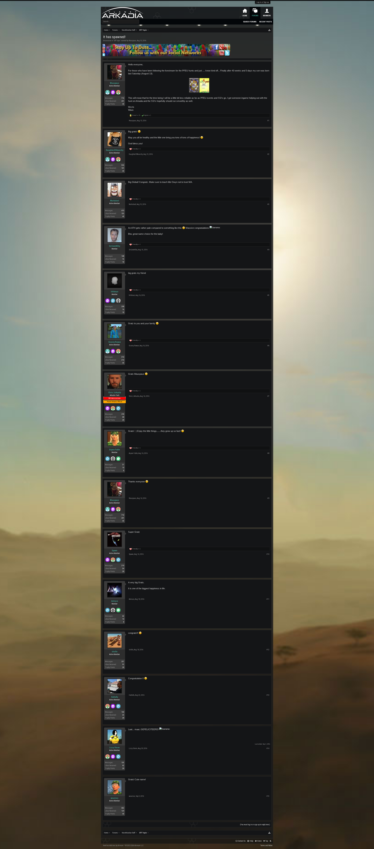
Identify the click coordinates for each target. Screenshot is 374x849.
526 (122, 165)
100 (122, 712)
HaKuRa (114, 697)
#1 (268, 121)
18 (123, 262)
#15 (267, 796)
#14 (267, 748)
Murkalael (114, 200)
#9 (268, 498)
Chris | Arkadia (114, 392)
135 (122, 763)
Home (245, 16)
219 (122, 566)
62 (123, 616)
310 (122, 357)
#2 (268, 154)
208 (122, 306)
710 (122, 98)
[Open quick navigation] (269, 30)
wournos (114, 798)
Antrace (114, 601)
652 (122, 808)
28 (123, 420)
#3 (268, 204)
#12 (267, 650)
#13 (267, 695)
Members (267, 16)
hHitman (114, 291)
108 (122, 256)
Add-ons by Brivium (123, 845)
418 (122, 414)
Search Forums (249, 22)
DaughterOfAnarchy (114, 150)
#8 (268, 453)
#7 (268, 396)
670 (122, 211)
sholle (114, 651)
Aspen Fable (114, 449)
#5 (268, 295)
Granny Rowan (114, 342)
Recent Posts (265, 22)
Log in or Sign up (263, 2)
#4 (268, 250)
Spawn (114, 550)
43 (123, 104)
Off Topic (117, 41)
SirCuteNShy (114, 246)
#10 (267, 554)
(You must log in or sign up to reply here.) (255, 825)
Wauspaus (132, 41)
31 (123, 465)
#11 (267, 599)
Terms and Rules (266, 845)
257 (122, 661)
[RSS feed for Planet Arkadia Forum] (270, 841)
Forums (255, 16)
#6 (268, 346)
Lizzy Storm (114, 747)
